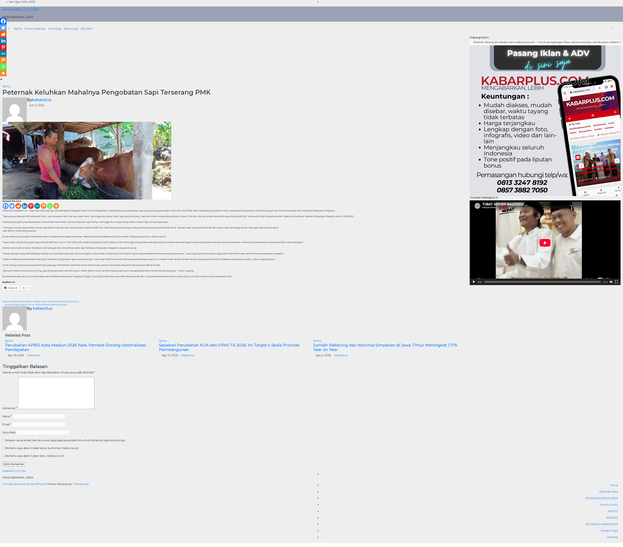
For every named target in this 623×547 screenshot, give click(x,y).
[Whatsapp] (50, 206)
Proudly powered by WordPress (23, 484)
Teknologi (54, 28)
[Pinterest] (31, 206)
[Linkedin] (24, 206)
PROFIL (613, 511)
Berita (18, 28)
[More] (56, 206)
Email (6, 424)
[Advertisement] (233, 60)
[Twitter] (12, 206)
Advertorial (71, 28)
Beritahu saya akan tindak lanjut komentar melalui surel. (42, 448)
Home (614, 485)
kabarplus (41, 99)
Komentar (9, 408)
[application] (545, 242)
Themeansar (81, 484)
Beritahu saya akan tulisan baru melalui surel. (34, 455)
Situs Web (9, 432)
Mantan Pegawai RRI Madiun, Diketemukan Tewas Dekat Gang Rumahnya (40, 301)
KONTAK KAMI (608, 491)
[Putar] (474, 281)
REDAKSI (86, 28)
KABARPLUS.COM (20, 9)
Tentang (612, 537)
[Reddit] (18, 206)
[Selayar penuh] (616, 281)
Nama (7, 416)
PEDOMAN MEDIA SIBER (601, 498)
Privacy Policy (609, 504)
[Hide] (1, 79)
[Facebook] (5, 206)
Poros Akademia (34, 28)
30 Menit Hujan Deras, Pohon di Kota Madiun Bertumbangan (35, 304)
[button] (610, 28)
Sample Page (609, 530)
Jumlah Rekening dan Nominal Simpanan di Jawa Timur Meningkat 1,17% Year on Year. (385, 347)
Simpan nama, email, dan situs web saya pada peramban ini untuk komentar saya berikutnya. (65, 440)
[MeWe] (37, 206)
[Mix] (43, 206)
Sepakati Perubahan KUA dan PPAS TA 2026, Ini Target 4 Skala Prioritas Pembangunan (229, 347)
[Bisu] (611, 281)
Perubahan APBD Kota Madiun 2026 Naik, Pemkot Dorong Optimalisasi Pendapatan (75, 347)
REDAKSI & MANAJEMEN (602, 524)
